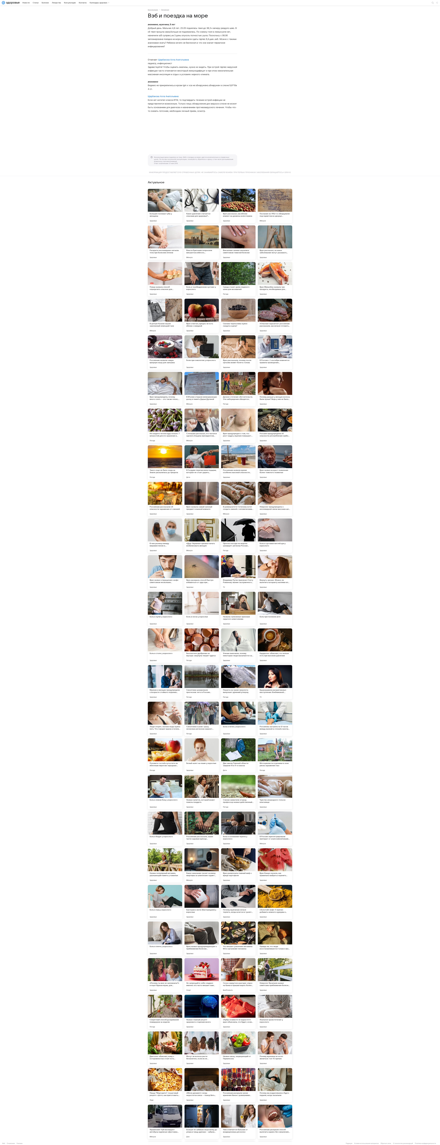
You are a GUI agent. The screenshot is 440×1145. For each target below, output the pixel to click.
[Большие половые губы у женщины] (165, 206)
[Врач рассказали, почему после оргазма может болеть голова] (238, 352)
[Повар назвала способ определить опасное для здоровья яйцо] (165, 279)
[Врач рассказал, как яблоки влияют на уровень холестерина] (238, 206)
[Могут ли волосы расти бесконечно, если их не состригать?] (201, 1048)
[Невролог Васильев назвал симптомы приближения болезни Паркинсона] (275, 975)
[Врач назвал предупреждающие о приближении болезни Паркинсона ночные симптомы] (201, 939)
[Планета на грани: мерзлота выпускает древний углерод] (238, 682)
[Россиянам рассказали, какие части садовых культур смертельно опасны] (201, 829)
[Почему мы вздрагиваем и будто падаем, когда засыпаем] (275, 1085)
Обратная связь (386, 1143)
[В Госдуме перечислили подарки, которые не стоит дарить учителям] (201, 462)
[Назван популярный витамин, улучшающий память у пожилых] (165, 865)
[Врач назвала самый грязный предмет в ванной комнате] (201, 499)
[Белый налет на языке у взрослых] (201, 755)
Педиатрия (165, 10)
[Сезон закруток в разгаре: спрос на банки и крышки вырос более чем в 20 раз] (238, 975)
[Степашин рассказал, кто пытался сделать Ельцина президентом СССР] (201, 426)
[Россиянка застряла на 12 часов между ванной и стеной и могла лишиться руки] (275, 719)
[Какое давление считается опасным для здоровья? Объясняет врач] (201, 206)
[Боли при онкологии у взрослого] (201, 352)
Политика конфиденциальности (425, 1143)
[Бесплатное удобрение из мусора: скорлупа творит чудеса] (201, 645)
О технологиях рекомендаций (403, 1143)
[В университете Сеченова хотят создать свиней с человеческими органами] (238, 499)
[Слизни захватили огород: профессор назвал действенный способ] (238, 792)
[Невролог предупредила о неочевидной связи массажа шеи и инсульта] (275, 499)
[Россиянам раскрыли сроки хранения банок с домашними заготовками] (238, 1085)
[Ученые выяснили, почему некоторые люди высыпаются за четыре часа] (238, 645)
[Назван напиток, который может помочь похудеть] (201, 792)
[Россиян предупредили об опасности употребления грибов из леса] (275, 426)
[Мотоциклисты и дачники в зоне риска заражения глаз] (275, 755)
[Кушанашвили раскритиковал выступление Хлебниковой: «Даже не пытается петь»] (275, 682)
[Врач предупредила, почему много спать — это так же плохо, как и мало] (165, 389)
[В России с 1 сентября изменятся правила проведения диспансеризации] (275, 352)
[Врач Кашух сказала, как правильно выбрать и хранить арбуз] (275, 865)
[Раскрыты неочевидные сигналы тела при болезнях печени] (165, 242)
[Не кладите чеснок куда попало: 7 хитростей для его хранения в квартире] (165, 426)
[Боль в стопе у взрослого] (165, 645)
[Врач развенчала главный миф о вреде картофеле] (238, 865)
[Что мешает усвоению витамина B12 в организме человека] (238, 939)
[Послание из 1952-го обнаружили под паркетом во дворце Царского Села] (275, 206)
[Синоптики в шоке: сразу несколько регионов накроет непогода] (201, 719)
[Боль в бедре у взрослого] (165, 829)
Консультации (153, 10)
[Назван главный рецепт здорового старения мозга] (201, 1012)
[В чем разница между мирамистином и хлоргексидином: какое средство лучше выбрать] (165, 536)
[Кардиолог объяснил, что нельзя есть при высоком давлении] (275, 645)
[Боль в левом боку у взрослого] (165, 792)
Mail (3, 1143)
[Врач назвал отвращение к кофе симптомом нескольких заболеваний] (165, 572)
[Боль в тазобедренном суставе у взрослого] (201, 279)
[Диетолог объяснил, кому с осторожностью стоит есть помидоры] (165, 1048)
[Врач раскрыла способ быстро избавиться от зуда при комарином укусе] (201, 572)
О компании (11, 1143)
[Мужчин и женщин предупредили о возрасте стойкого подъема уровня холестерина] (165, 682)
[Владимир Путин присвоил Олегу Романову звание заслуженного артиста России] (238, 572)
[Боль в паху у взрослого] (165, 902)
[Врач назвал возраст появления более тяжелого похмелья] (275, 462)
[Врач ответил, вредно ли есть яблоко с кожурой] (201, 316)
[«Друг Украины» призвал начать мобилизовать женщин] (201, 536)
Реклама (19, 1143)
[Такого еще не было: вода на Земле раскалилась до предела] (165, 462)
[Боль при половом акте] (275, 609)
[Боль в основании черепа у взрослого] (238, 829)
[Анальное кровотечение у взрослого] (275, 1012)
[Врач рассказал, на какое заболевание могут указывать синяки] (275, 242)
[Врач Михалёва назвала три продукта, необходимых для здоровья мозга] (275, 279)
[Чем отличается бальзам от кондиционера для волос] (238, 1122)
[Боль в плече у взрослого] (165, 939)
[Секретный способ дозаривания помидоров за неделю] (165, 1012)
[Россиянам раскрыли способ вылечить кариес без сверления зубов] (275, 1122)
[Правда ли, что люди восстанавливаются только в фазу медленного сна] (275, 939)
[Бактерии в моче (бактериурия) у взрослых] (201, 902)
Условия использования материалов (366, 1143)
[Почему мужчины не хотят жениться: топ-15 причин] (275, 1048)
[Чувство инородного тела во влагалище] (275, 792)
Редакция (349, 1143)
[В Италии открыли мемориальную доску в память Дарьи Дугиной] (201, 389)
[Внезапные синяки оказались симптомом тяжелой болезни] (238, 242)
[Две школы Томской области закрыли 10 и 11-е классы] (238, 755)
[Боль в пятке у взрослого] (238, 719)
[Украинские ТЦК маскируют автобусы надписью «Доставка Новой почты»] (165, 1122)
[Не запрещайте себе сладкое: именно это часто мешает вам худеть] (201, 975)
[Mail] (3, 2)
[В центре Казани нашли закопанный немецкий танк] (165, 316)
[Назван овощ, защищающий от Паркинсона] (238, 1048)
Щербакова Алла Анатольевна (173, 60)
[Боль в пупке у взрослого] (165, 609)
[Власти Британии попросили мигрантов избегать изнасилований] (201, 242)
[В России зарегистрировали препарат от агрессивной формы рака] (275, 829)
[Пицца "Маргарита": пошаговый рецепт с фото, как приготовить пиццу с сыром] (165, 1085)
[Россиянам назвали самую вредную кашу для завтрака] (165, 352)
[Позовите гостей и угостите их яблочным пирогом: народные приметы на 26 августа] (165, 755)
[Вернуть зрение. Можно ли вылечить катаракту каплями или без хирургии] (275, 572)
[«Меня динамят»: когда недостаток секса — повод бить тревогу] (201, 1085)
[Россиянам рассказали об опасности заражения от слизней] (165, 499)
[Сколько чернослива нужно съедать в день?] (238, 316)
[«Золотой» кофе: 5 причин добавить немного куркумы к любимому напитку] (275, 902)
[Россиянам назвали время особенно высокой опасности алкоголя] (238, 462)
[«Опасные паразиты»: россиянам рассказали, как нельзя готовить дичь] (275, 316)
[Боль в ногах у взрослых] (201, 609)
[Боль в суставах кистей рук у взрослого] (275, 536)
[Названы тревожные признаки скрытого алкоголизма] (238, 609)
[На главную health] (12, 2)
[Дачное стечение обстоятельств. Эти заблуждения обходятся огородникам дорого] (238, 389)
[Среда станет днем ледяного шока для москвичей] (238, 279)
